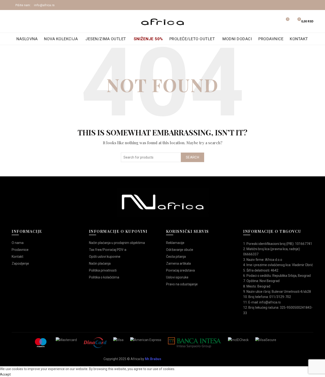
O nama (18, 243)
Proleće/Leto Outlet (192, 38)
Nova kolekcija (61, 38)
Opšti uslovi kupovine (104, 256)
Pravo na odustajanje (182, 284)
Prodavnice (270, 38)
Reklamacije (175, 243)
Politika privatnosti (103, 270)
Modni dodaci (237, 38)
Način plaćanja (100, 263)
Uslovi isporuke (177, 277)
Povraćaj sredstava (180, 270)
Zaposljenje (20, 263)
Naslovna (27, 38)
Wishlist (287, 19)
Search (192, 157)
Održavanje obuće (179, 250)
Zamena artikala (178, 263)
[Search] (274, 21)
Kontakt (299, 38)
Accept (5, 374)
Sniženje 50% (148, 38)
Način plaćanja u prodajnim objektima (117, 243)
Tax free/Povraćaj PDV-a (107, 250)
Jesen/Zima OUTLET (105, 38)
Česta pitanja (176, 256)
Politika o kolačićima (104, 277)
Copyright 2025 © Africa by (132, 359)
